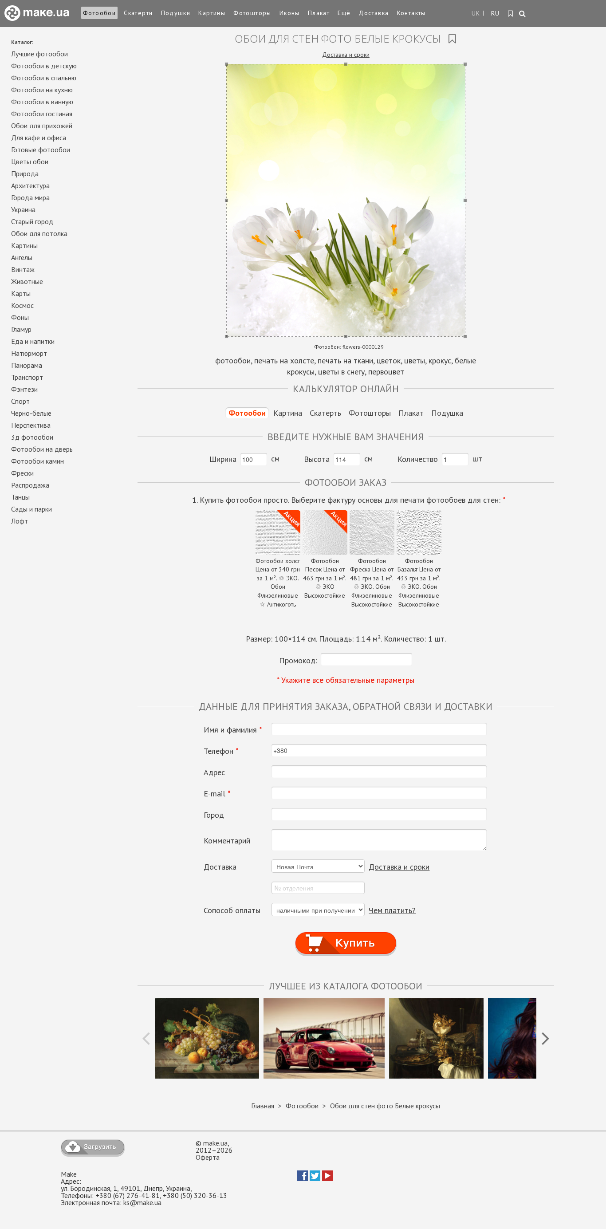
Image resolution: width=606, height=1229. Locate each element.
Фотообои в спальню (43, 77)
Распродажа (30, 485)
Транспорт (27, 377)
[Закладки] (511, 14)
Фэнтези (24, 389)
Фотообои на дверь (42, 449)
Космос (22, 305)
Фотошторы (252, 13)
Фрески (22, 473)
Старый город (32, 221)
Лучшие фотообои (39, 53)
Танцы (20, 496)
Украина (23, 209)
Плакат (319, 13)
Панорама (26, 365)
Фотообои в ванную (42, 101)
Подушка (447, 413)
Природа (25, 173)
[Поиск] (522, 14)
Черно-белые (31, 413)
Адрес (214, 772)
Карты (21, 293)
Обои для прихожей (41, 125)
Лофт (19, 520)
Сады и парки (31, 508)
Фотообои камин (37, 461)
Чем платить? (392, 910)
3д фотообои (32, 437)
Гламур (21, 329)
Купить (345, 935)
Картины (211, 13)
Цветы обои (29, 161)
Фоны (20, 317)
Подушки (176, 13)
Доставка (373, 13)
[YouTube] (327, 1178)
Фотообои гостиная (41, 113)
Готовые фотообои (40, 149)
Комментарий (227, 840)
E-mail (217, 793)
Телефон (221, 751)
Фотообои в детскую (44, 65)
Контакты (411, 13)
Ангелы (21, 257)
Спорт (20, 401)
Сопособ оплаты (232, 910)
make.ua (215, 1142)
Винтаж (23, 269)
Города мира (30, 197)
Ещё (344, 13)
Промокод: (298, 660)
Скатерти (138, 13)
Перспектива (31, 425)
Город (214, 815)
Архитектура (30, 185)
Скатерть (325, 413)
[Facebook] (302, 1178)
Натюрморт (29, 353)
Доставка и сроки (346, 55)
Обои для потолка (39, 233)
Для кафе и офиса (38, 137)
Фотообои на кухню (42, 89)
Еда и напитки (33, 341)
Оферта (208, 1157)
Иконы (289, 13)
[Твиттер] (315, 1178)
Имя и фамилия (233, 729)
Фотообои (99, 13)
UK (476, 13)
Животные (27, 281)
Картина (287, 413)
